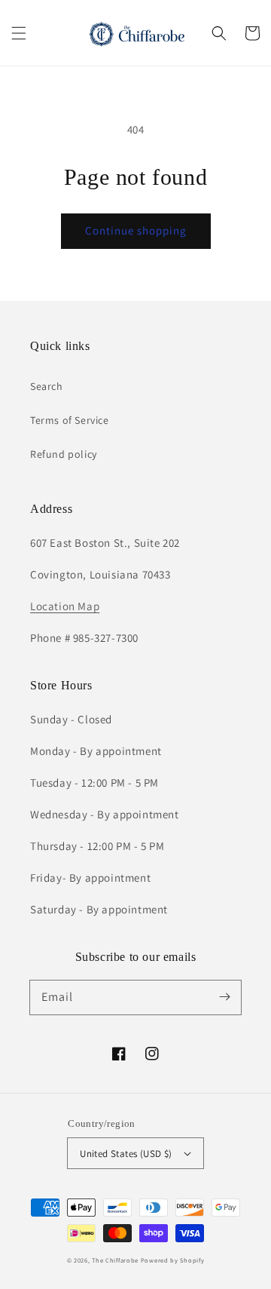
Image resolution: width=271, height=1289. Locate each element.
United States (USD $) (126, 1153)
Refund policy (63, 454)
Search (46, 386)
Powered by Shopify (173, 1260)
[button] (18, 33)
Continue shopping (136, 230)
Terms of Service (69, 420)
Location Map (64, 606)
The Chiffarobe (115, 1260)
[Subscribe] (224, 997)
